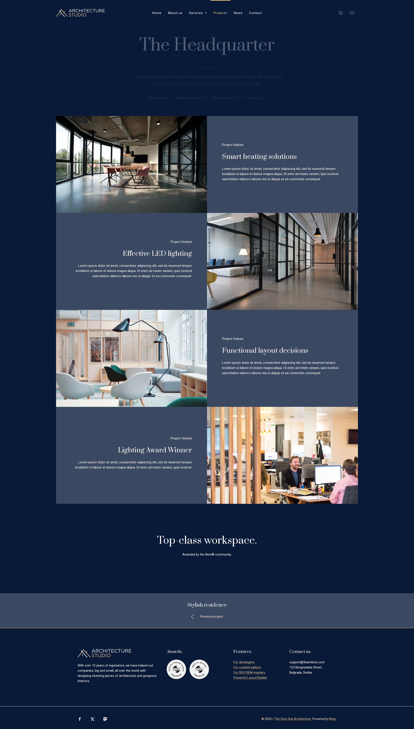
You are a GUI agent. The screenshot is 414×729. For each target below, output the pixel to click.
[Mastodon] (105, 719)
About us (175, 13)
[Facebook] (80, 719)
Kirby (332, 719)
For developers (244, 662)
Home (157, 13)
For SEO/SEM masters (249, 672)
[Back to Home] (80, 13)
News (238, 13)
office (262, 98)
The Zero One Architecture (292, 719)
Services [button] (196, 13)
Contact (255, 13)
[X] (92, 719)
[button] (341, 13)
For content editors (247, 667)
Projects (220, 13)
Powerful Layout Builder (250, 678)
